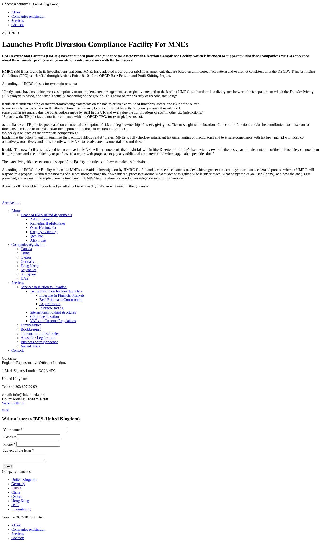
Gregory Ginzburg (44, 232)
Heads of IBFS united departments (46, 215)
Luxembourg (21, 509)
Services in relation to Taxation (44, 287)
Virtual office (30, 346)
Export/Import (49, 304)
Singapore (28, 274)
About (16, 12)
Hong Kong (30, 266)
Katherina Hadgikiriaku (47, 223)
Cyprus (26, 257)
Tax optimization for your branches (56, 291)
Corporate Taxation (44, 317)
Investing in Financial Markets (61, 295)
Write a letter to (13, 403)
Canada (26, 249)
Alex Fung (38, 240)
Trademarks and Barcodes (40, 333)
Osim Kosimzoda (43, 228)
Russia (16, 488)
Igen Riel (37, 236)
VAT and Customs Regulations (53, 321)
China (25, 253)
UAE (25, 278)
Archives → (11, 203)
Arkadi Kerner (41, 219)
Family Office (31, 325)
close (5, 410)
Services (17, 21)
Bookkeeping (31, 329)
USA (15, 505)
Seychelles (28, 270)
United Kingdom (23, 480)
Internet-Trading (51, 308)
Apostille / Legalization (38, 338)
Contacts (17, 25)
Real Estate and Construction (60, 300)
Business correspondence (39, 342)
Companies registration (28, 16)
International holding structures (53, 312)
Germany (28, 261)
